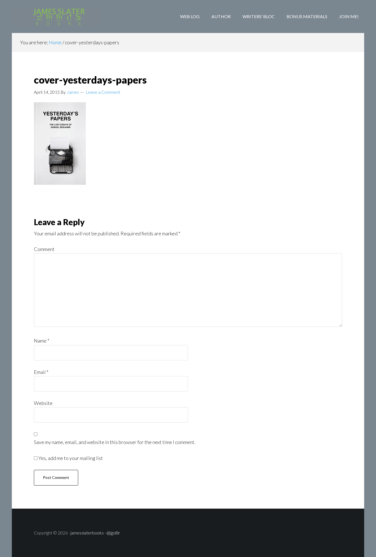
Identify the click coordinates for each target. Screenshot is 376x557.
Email (41, 372)
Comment (44, 249)
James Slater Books (56, 16)
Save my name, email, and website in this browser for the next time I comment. (114, 442)
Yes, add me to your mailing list (70, 458)
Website (43, 403)
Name (41, 341)
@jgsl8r (113, 532)
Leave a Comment (103, 92)
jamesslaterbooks (87, 532)
